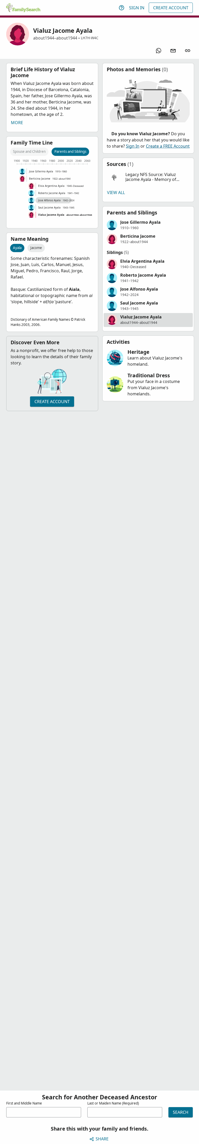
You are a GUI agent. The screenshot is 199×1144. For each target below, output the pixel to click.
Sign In (136, 8)
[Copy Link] (187, 50)
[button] (148, 177)
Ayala (17, 247)
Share (102, 1139)
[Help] (121, 8)
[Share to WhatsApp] (158, 50)
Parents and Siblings (70, 151)
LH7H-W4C (89, 38)
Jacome (36, 247)
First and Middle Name (24, 1103)
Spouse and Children (29, 151)
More (17, 122)
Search (180, 1112)
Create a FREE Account (168, 146)
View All (116, 192)
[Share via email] (173, 50)
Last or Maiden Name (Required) (113, 1103)
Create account (52, 401)
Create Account (170, 8)
